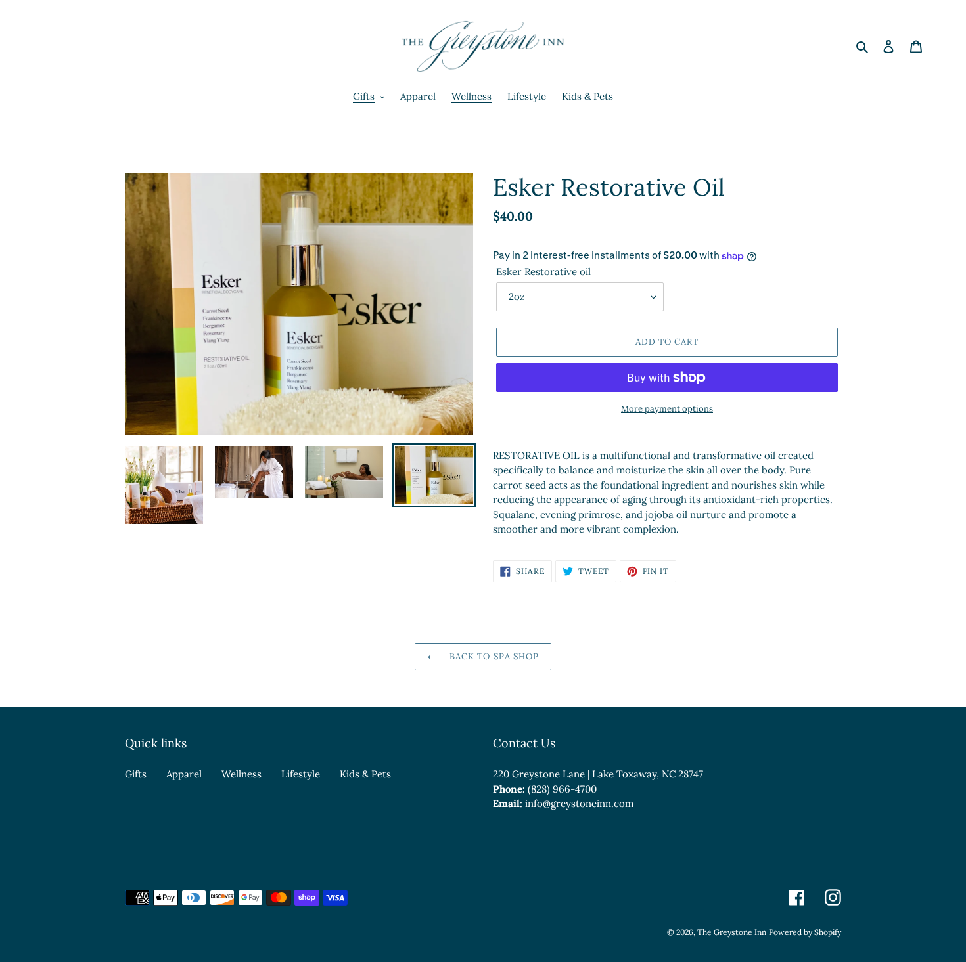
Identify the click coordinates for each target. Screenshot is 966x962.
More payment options (667, 408)
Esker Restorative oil (543, 271)
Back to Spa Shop (493, 656)
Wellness (241, 774)
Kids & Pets (365, 774)
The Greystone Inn (731, 932)
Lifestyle (300, 774)
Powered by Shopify (805, 932)
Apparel (184, 774)
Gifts (136, 774)
